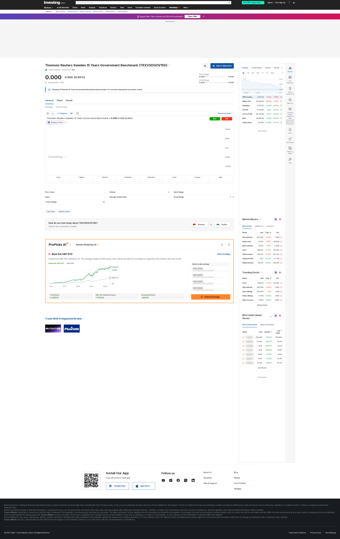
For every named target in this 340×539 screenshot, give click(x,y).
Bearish (201, 224)
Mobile (237, 478)
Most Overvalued (267, 325)
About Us (207, 472)
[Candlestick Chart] (47, 113)
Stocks (276, 68)
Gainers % (259, 226)
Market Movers (250, 219)
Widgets (237, 489)
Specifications (123, 11)
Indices (48, 11)
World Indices (73, 11)
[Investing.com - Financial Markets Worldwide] (54, 3)
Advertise (207, 478)
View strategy (223, 254)
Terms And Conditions (297, 533)
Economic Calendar (143, 8)
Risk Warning (331, 533)
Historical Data (61, 107)
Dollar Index (247, 123)
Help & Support (210, 483)
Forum (69, 100)
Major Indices (60, 11)
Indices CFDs (98, 11)
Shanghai (246, 105)
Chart (60, 100)
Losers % (270, 226)
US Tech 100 (247, 114)
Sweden (67, 211)
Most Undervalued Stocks (252, 317)
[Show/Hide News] (77, 113)
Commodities (256, 68)
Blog (236, 472)
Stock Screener (160, 8)
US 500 (245, 110)
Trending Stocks (251, 272)
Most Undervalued (249, 325)
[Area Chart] (52, 113)
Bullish (224, 224)
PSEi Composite (248, 97)
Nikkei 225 (246, 101)
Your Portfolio (240, 483)
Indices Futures (85, 11)
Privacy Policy (315, 533)
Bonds (267, 68)
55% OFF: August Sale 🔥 (253, 3)
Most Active (247, 226)
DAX (244, 118)
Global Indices (110, 11)
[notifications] (289, 2)
